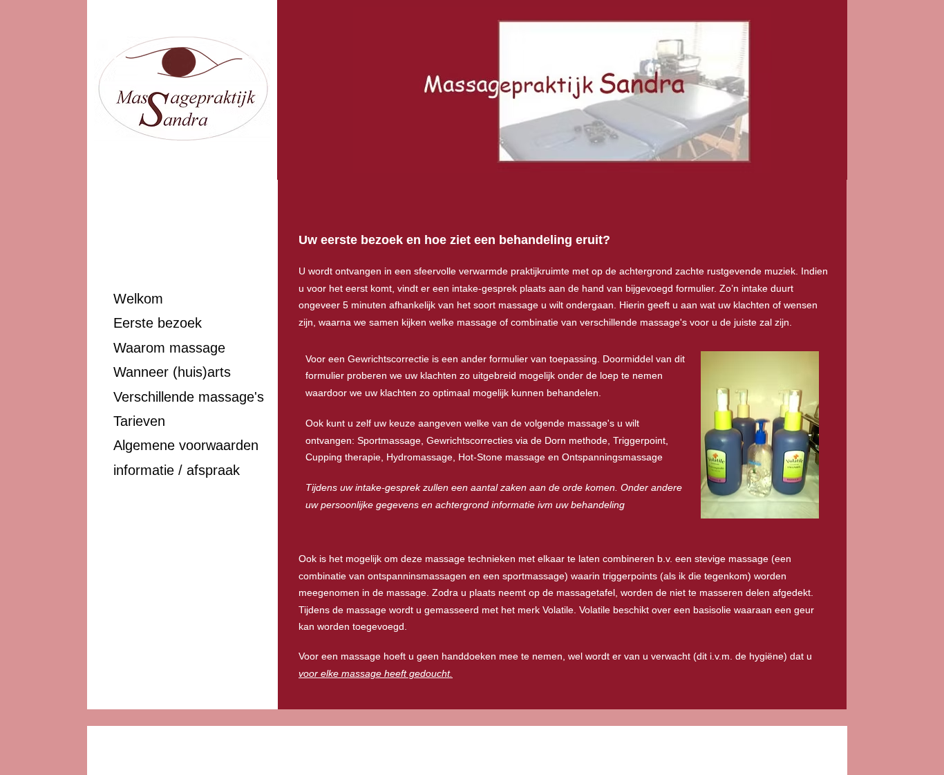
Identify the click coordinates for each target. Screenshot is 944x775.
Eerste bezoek (157, 322)
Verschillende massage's (188, 396)
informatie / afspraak (176, 470)
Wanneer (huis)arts (172, 372)
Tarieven (139, 421)
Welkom (138, 298)
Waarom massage (169, 347)
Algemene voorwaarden (185, 445)
